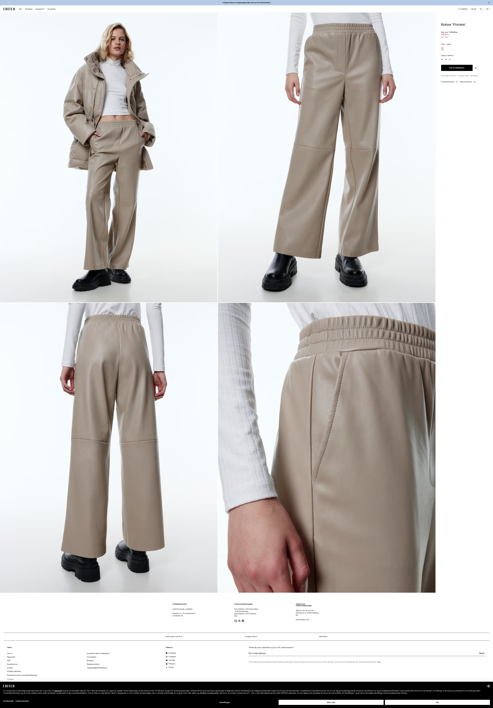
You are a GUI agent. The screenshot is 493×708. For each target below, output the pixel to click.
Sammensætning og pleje (243, 604)
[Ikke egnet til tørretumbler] (242, 620)
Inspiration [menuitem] (40, 9)
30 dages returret (463, 75)
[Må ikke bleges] (239, 620)
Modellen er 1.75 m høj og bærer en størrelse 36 (184, 615)
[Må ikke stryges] (246, 620)
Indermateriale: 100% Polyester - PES (245, 615)
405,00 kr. (445, 34)
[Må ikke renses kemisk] (250, 620)
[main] (246, 612)
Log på (473, 9)
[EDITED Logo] (9, 9)
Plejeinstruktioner (466, 82)
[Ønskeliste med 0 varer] (481, 9)
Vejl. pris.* (449, 32)
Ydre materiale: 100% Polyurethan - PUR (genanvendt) (246, 610)
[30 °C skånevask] (235, 620)
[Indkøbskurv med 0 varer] (487, 9)
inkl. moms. (445, 37)
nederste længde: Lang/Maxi (183, 609)
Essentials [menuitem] (52, 9)
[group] (367, 654)
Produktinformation (448, 82)
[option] (442, 48)
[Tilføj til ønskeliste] (476, 68)
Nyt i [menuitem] (21, 9)
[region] (185, 612)
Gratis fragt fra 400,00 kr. (449, 75)
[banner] (246, 2)
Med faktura (474, 75)
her (379, 662)
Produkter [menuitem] (29, 9)
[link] (9, 648)
